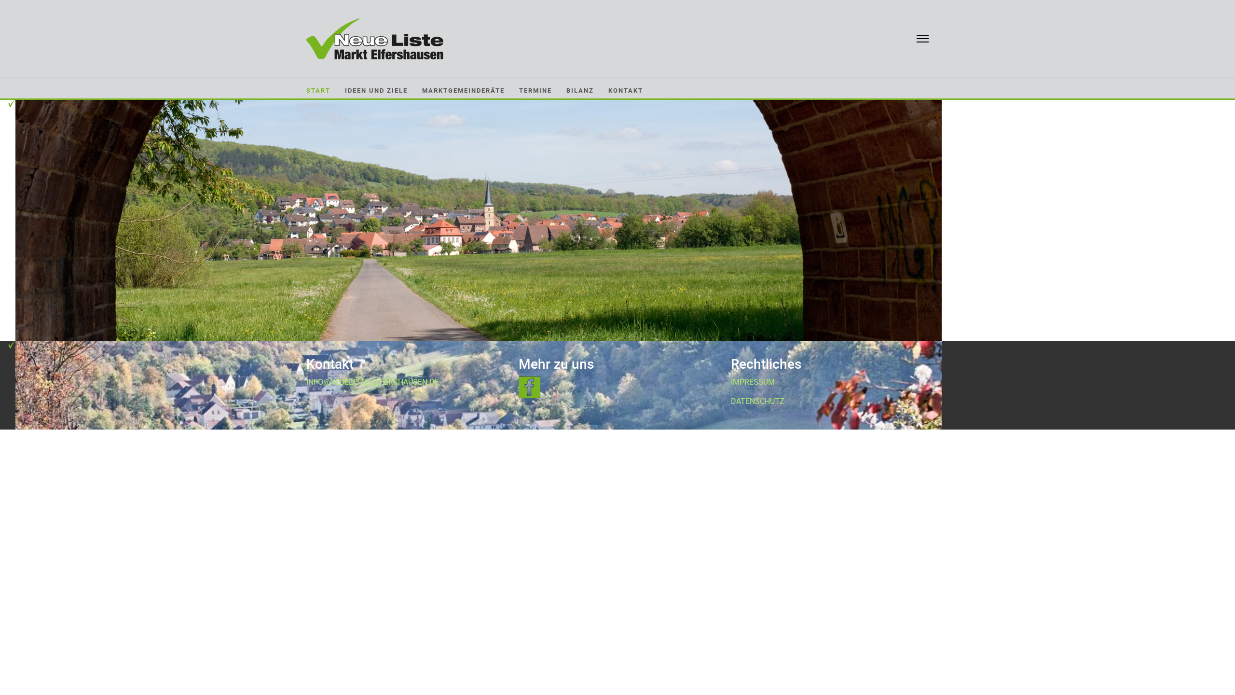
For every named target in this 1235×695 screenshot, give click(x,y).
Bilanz (580, 90)
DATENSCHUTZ (757, 401)
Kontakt (625, 90)
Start (318, 90)
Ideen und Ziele (376, 90)
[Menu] (923, 38)
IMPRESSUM (753, 382)
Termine (535, 90)
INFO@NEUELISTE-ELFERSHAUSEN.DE (372, 382)
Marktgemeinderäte (463, 90)
